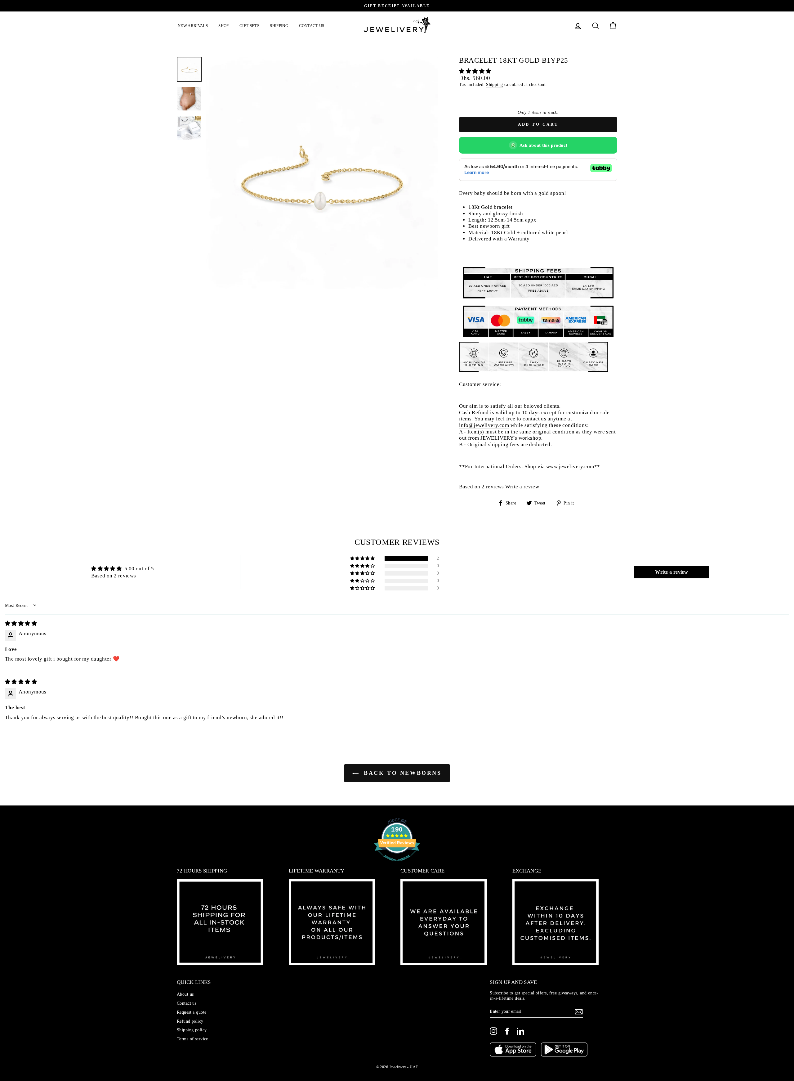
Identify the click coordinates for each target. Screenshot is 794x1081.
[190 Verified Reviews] (397, 865)
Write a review (522, 487)
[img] (21, 623)
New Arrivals (193, 25)
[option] (397, 5)
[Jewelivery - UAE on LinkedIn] (520, 1031)
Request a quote (191, 1012)
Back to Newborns (401, 773)
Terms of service (192, 1038)
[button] (475, 71)
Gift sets (249, 25)
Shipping (279, 25)
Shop (223, 25)
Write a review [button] (671, 572)
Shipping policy (192, 1029)
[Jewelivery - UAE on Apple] (513, 1050)
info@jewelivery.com (484, 425)
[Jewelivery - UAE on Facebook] (507, 1031)
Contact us (311, 25)
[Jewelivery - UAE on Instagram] (493, 1031)
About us (185, 994)
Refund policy (190, 1021)
